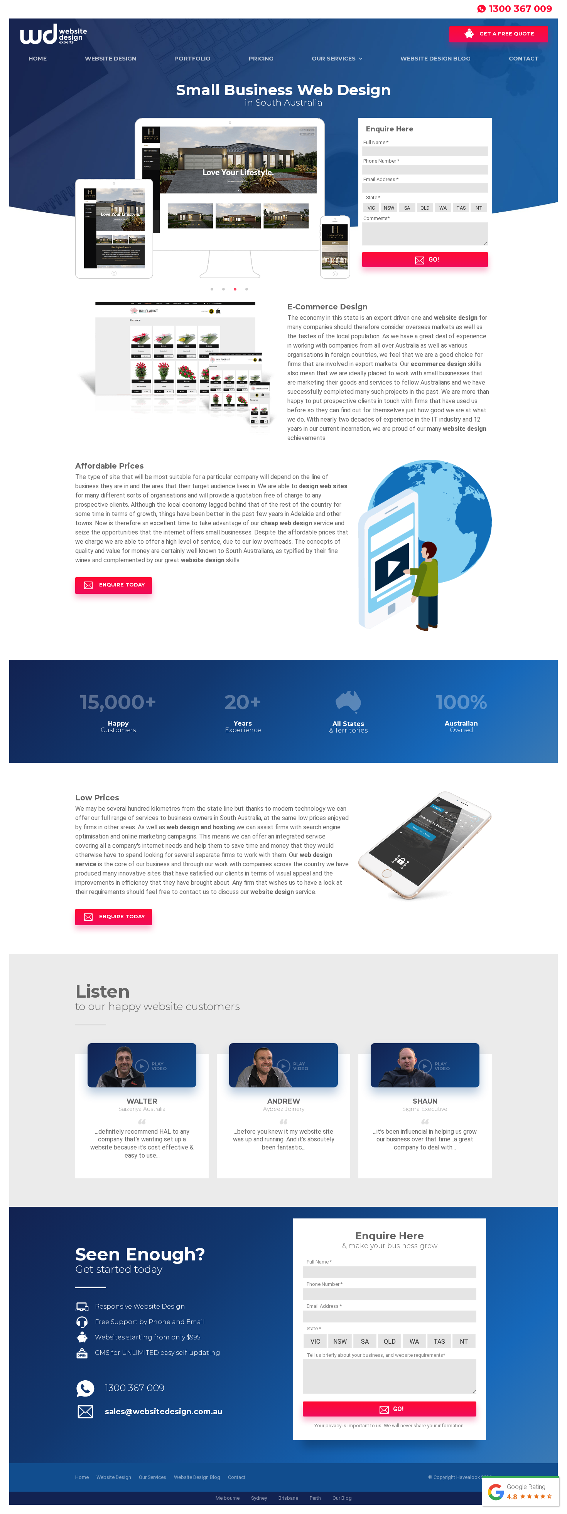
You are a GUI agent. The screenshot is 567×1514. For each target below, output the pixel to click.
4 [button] (246, 289)
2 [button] (223, 289)
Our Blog (342, 1498)
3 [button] (235, 289)
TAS (461, 208)
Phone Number (380, 161)
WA (443, 208)
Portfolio (192, 58)
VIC (371, 208)
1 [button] (212, 289)
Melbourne (228, 1498)
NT (479, 208)
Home (38, 58)
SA (407, 208)
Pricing (261, 58)
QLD (425, 208)
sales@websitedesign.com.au (163, 1411)
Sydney (259, 1498)
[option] (212, 198)
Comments (375, 218)
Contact (524, 58)
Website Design (110, 58)
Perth (315, 1498)
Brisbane (288, 1498)
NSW (389, 208)
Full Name (374, 142)
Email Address (380, 179)
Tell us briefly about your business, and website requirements (375, 1355)
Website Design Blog (435, 58)
